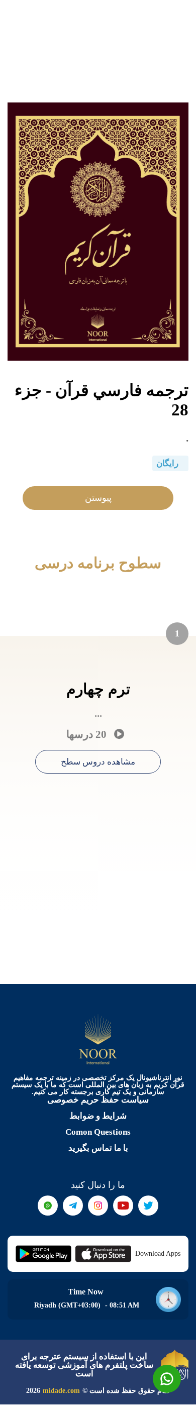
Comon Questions (98, 1132)
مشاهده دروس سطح (98, 762)
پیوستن (98, 498)
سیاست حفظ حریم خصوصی (98, 1100)
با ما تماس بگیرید (98, 1148)
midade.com (61, 1390)
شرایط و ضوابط (98, 1116)
